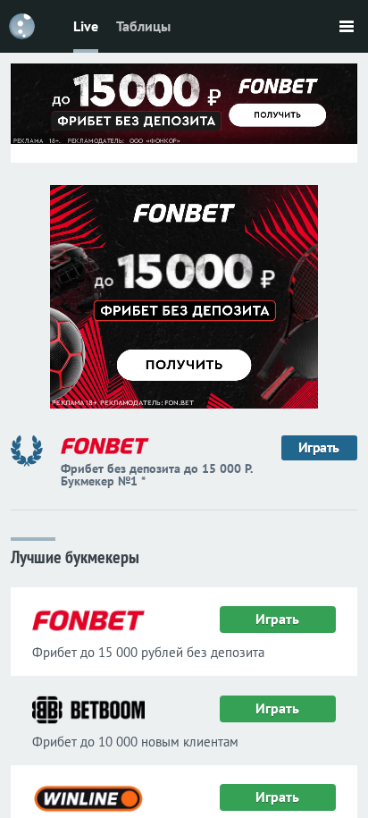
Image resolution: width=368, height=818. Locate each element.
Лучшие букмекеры (75, 555)
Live (85, 26)
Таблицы (143, 26)
